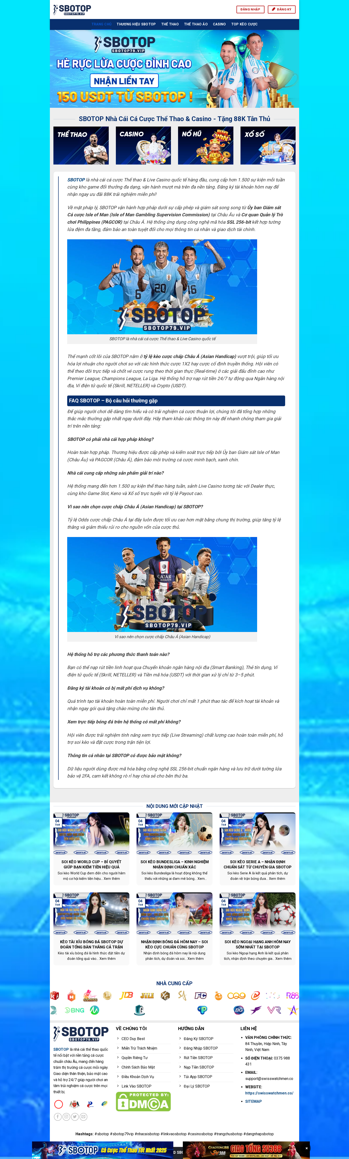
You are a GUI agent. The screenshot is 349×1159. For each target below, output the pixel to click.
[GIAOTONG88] (246, 1150)
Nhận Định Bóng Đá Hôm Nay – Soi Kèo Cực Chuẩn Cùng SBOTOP (174, 944)
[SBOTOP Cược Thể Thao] (102, 1150)
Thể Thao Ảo (196, 24)
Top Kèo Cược (244, 24)
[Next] (288, 69)
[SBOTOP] (72, 9)
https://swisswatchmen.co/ (269, 1093)
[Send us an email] (83, 1117)
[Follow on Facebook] (58, 1117)
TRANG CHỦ (101, 24)
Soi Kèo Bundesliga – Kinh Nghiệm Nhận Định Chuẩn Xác (175, 864)
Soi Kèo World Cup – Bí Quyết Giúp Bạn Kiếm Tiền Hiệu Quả (91, 864)
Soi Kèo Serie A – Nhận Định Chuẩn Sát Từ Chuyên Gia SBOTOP (258, 864)
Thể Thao (170, 24)
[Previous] (61, 69)
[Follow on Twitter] (75, 1117)
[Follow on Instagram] (66, 1117)
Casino (219, 24)
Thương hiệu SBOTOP (136, 24)
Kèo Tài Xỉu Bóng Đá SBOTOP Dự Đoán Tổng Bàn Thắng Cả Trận (91, 944)
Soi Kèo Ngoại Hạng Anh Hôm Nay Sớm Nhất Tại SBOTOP (258, 944)
